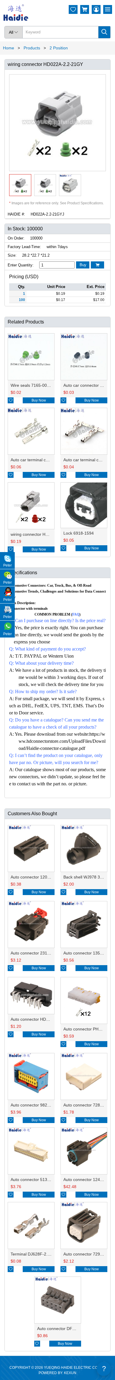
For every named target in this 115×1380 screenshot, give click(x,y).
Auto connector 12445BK (86, 1179)
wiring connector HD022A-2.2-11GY (44, 534)
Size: (12, 255)
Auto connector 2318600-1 (35, 953)
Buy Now (39, 400)
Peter (7, 565)
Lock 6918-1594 (78, 533)
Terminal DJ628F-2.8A (31, 1254)
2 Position (59, 48)
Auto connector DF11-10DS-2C (66, 1328)
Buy (83, 265)
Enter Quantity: (21, 265)
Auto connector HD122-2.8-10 (39, 1019)
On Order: (16, 238)
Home (8, 48)
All (13, 32)
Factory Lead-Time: (24, 247)
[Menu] (107, 9)
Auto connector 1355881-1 (88, 953)
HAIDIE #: (16, 214)
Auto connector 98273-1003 (37, 1105)
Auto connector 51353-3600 (37, 1179)
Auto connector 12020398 (35, 877)
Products (32, 48)
